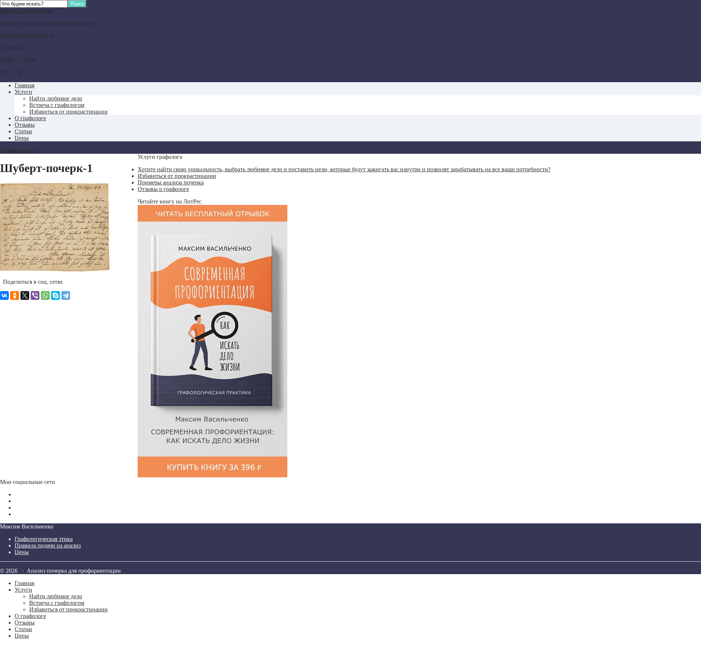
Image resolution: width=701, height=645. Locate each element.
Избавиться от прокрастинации (68, 111)
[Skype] (55, 295)
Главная (24, 85)
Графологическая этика (44, 539)
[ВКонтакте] (4, 295)
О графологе (30, 118)
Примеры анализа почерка (171, 182)
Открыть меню (19, 150)
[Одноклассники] (14, 295)
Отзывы (25, 125)
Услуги (23, 92)
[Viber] (35, 295)
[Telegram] (65, 295)
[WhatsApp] (45, 295)
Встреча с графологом (56, 105)
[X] (24, 295)
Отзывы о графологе (163, 189)
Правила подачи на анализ (48, 545)
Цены (22, 138)
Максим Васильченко (26, 11)
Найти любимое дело (55, 98)
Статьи (23, 131)
